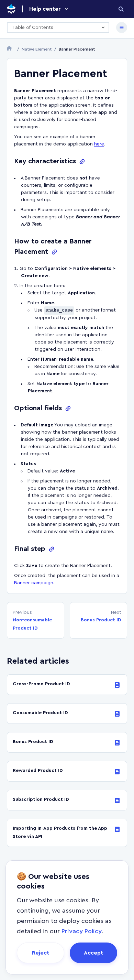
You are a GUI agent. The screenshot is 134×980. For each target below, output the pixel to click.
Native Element (37, 49)
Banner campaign (33, 582)
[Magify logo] (11, 9)
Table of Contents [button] (32, 27)
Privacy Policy (82, 931)
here (99, 144)
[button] (49, 9)
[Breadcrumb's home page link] (10, 49)
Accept (93, 953)
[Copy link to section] (82, 161)
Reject (40, 953)
